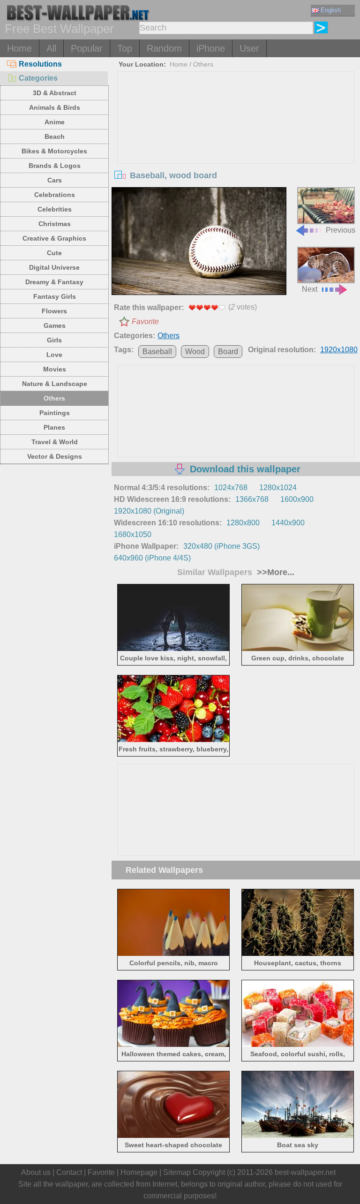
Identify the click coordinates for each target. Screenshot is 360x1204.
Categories (38, 78)
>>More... (274, 572)
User (249, 48)
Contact (69, 1172)
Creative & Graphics (54, 238)
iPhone (210, 48)
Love (54, 354)
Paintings (54, 412)
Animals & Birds (54, 107)
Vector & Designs (54, 456)
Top (124, 48)
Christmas (54, 223)
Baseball (157, 352)
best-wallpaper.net (305, 1172)
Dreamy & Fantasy (54, 282)
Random (164, 48)
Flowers (54, 311)
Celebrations (54, 194)
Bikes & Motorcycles (54, 151)
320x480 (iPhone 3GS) (221, 546)
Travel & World (54, 442)
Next (309, 289)
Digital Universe (54, 267)
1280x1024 (278, 488)
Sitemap (177, 1172)
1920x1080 (339, 350)
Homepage (139, 1172)
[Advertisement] (236, 142)
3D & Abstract (54, 93)
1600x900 (297, 499)
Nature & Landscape (54, 383)
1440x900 (288, 523)
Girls (54, 340)
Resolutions (40, 64)
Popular (87, 48)
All (51, 48)
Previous (340, 230)
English (331, 10)
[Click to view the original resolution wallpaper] (199, 242)
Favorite (145, 322)
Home (19, 48)
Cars (54, 180)
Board (228, 352)
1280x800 (243, 523)
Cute (54, 253)
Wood (195, 352)
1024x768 (231, 488)
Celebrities (55, 209)
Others (54, 398)
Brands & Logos (55, 165)
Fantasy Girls (54, 296)
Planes (54, 427)
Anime (55, 122)
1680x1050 (132, 534)
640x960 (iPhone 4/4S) (152, 558)
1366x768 (252, 499)
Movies (54, 369)
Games (55, 325)
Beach (55, 136)
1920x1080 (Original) (149, 511)
